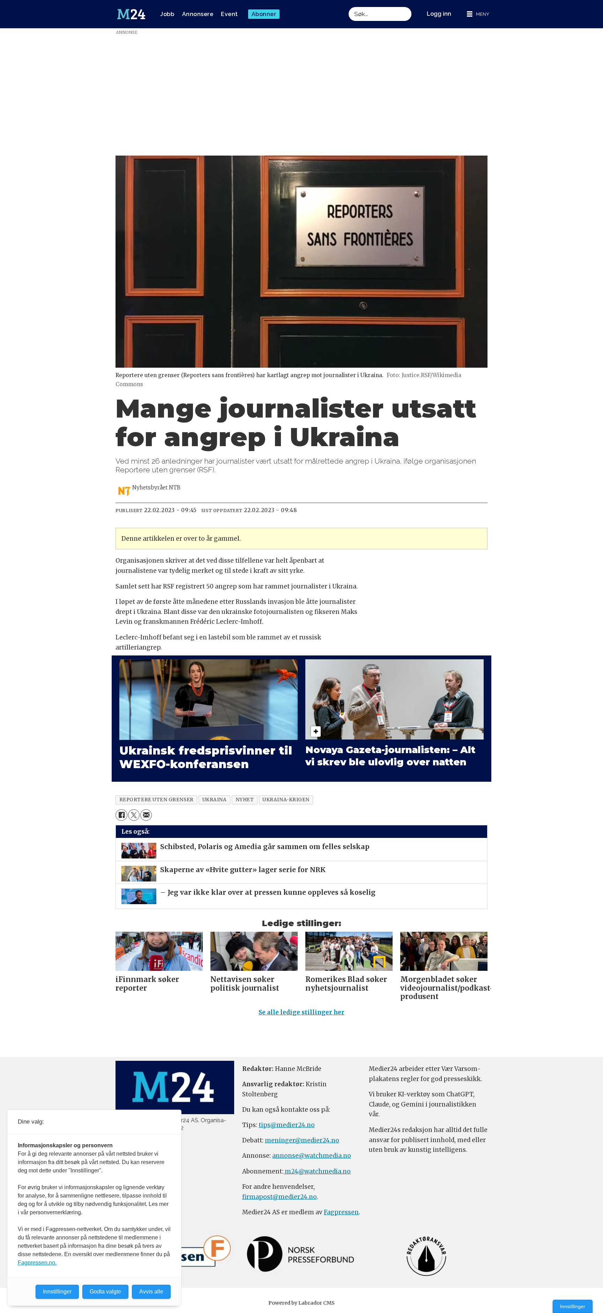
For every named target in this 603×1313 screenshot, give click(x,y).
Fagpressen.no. (37, 1263)
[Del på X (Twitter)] (134, 815)
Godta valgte (105, 1292)
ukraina (214, 800)
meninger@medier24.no (302, 1140)
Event (229, 14)
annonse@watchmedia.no (311, 1156)
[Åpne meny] (478, 14)
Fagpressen (341, 1212)
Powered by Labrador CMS (301, 1303)
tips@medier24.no (287, 1125)
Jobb (167, 14)
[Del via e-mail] (146, 815)
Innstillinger (572, 1306)
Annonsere (198, 14)
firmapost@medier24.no (279, 1197)
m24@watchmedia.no (317, 1171)
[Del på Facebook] (121, 815)
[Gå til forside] (131, 14)
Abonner (264, 14)
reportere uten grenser (156, 800)
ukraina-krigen (286, 800)
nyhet (245, 800)
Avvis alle (151, 1292)
